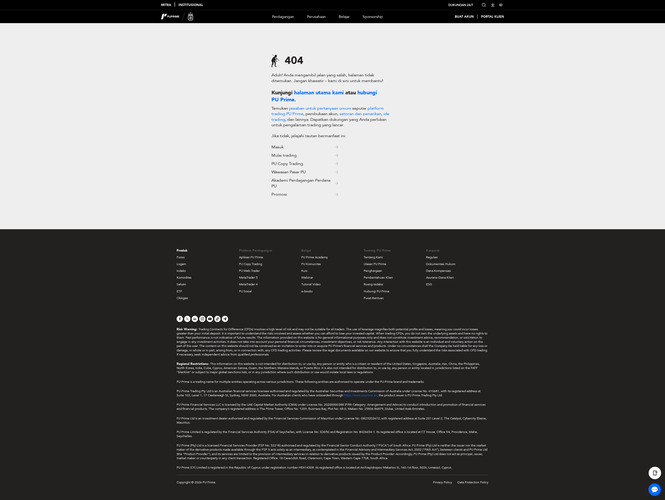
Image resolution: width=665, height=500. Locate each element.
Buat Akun (464, 17)
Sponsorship (373, 16)
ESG (429, 284)
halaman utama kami (319, 92)
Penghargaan (373, 271)
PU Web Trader (249, 271)
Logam (181, 264)
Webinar (307, 277)
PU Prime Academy (314, 257)
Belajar (344, 16)
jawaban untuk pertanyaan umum (320, 108)
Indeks (181, 271)
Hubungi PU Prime (376, 291)
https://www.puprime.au (360, 395)
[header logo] (177, 16)
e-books (306, 291)
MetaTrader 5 (248, 277)
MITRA (166, 5)
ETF (179, 291)
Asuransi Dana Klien (440, 277)
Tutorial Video (311, 284)
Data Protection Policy (472, 482)
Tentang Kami (373, 257)
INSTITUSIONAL (190, 5)
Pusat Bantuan (374, 298)
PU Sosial (245, 291)
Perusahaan (316, 16)
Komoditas (184, 277)
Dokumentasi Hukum (440, 264)
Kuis (304, 271)
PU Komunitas (311, 264)
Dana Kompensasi (438, 271)
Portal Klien (492, 17)
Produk (182, 250)
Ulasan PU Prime (375, 264)
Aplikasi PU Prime (251, 257)
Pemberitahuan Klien (378, 277)
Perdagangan (283, 16)
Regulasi (432, 257)
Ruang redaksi (373, 284)
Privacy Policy (442, 482)
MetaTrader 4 (248, 284)
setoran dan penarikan (360, 114)
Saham (181, 284)
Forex (181, 257)
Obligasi (182, 298)
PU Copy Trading (250, 264)
